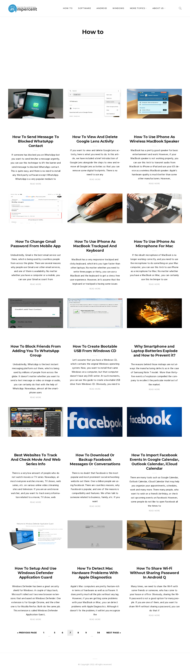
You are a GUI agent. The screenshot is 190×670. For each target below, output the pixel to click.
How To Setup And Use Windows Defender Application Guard (35, 572)
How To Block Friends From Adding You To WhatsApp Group (36, 350)
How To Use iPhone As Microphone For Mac (154, 243)
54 (98, 633)
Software (84, 8)
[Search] (180, 8)
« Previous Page (27, 633)
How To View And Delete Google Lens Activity (95, 139)
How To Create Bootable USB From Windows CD (95, 348)
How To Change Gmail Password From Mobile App (36, 243)
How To (67, 8)
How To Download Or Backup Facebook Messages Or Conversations (95, 459)
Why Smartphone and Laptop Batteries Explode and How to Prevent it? (154, 350)
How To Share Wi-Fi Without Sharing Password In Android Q (154, 572)
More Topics (137, 8)
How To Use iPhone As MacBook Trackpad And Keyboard (95, 246)
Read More (35, 184)
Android (101, 8)
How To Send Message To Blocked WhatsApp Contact (35, 141)
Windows (118, 8)
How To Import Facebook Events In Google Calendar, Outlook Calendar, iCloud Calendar (154, 462)
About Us (158, 8)
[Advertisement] (95, 66)
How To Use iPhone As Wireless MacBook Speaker (154, 139)
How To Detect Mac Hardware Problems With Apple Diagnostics (95, 572)
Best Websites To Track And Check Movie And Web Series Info (35, 459)
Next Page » (113, 633)
